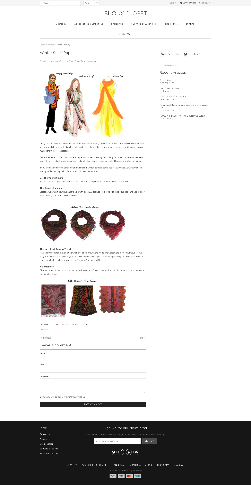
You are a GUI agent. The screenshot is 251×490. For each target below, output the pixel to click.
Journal (125, 34)
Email (86, 324)
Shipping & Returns (49, 449)
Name (43, 353)
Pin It (66, 324)
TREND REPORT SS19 (169, 88)
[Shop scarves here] (83, 242)
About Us (44, 439)
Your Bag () (189, 3)
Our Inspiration (46, 444)
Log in (173, 3)
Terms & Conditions (49, 453)
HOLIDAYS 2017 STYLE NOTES (173, 97)
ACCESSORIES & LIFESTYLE (89, 24)
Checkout (204, 3)
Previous (47, 338)
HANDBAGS (117, 24)
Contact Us (45, 434)
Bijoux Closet (125, 13)
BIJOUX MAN (171, 24)
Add (76, 324)
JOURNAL (190, 24)
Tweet (45, 324)
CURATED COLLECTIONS (144, 24)
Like (56, 324)
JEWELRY (61, 24)
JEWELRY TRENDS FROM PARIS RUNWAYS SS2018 (183, 116)
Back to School (166, 80)
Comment (44, 376)
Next (141, 338)
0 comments (92, 61)
